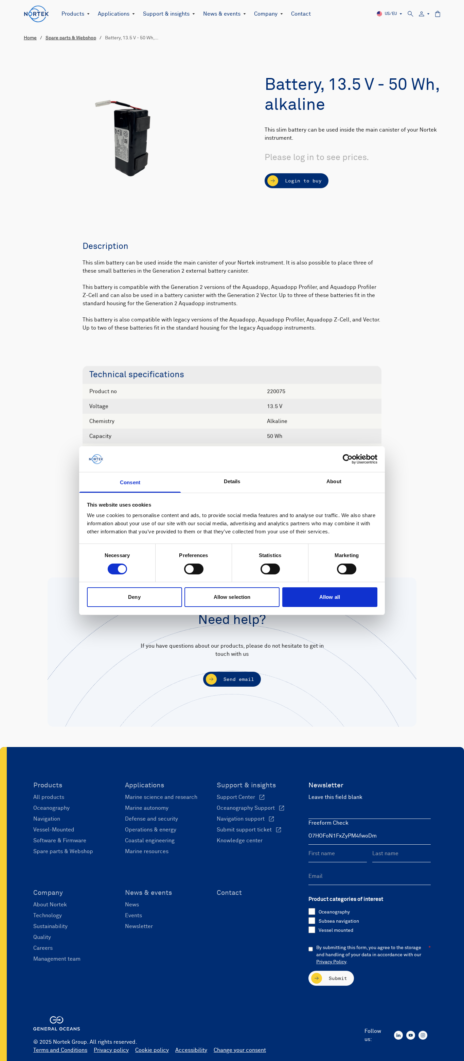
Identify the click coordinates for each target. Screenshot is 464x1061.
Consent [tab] (130, 482)
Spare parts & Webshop (71, 38)
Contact (301, 14)
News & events (221, 14)
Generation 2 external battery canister (200, 271)
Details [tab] (232, 481)
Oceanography (334, 912)
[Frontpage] (36, 13)
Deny (134, 597)
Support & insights (166, 14)
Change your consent (240, 1050)
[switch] (193, 569)
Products (72, 14)
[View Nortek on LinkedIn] (398, 1035)
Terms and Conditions (60, 1050)
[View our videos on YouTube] (411, 1035)
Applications (113, 14)
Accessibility (191, 1050)
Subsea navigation (339, 921)
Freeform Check (328, 823)
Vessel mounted (336, 930)
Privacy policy (111, 1050)
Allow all (329, 597)
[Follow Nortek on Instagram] (423, 1035)
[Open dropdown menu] (87, 14)
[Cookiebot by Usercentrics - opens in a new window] (347, 459)
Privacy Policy (331, 962)
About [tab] (333, 481)
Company (266, 14)
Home (30, 38)
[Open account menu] (424, 14)
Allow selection (232, 597)
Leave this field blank (335, 797)
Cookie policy (152, 1050)
